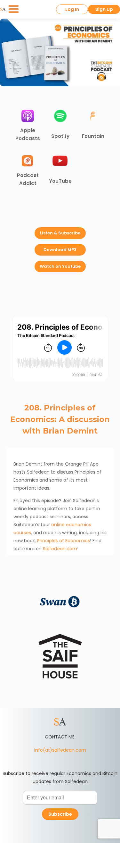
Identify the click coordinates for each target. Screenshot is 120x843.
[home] (3, 9)
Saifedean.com (60, 548)
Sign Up (104, 9)
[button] (14, 9)
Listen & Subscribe (60, 233)
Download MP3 (60, 250)
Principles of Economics (63, 540)
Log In (72, 9)
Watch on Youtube (60, 266)
